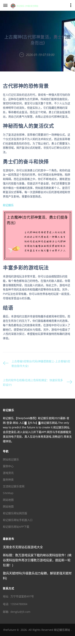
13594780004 (18, 604)
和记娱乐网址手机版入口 (17, 520)
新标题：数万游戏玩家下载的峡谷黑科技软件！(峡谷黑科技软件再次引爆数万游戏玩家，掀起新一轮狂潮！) (37, 560)
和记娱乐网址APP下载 (16, 526)
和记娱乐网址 (62, 630)
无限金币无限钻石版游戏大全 (23, 547)
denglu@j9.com (20, 612)
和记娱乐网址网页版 (15, 513)
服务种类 (8, 479)
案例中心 (8, 466)
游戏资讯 (8, 473)
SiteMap (8, 493)
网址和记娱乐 (11, 459)
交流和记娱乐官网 (13, 486)
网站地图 (8, 500)
